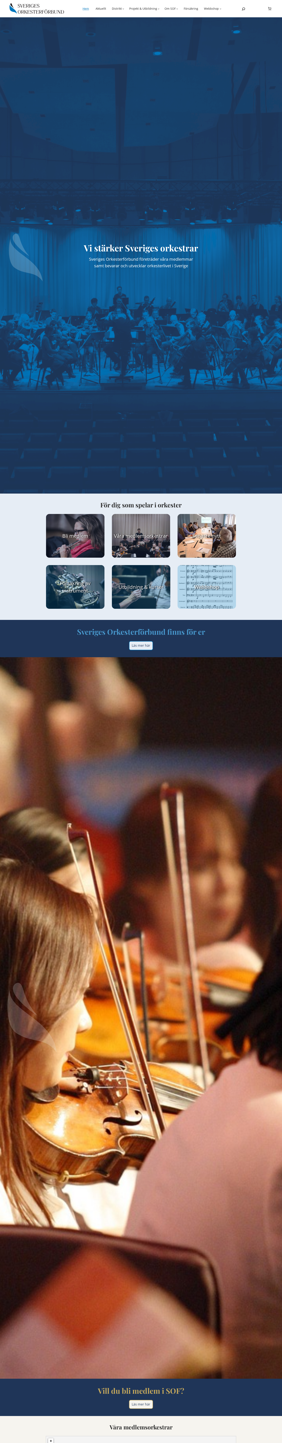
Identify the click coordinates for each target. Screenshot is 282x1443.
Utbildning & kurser (141, 586)
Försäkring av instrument (75, 587)
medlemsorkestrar (147, 535)
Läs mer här (141, 645)
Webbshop (206, 586)
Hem (86, 9)
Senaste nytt (207, 535)
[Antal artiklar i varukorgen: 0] (269, 9)
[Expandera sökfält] (243, 9)
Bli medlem (75, 535)
